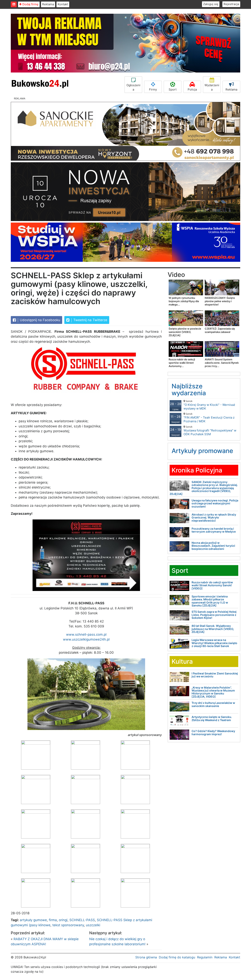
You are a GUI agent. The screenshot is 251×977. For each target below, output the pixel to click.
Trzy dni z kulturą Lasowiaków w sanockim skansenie (213, 704)
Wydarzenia (212, 87)
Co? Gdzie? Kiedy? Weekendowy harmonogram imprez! (213, 732)
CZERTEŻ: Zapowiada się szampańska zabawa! (220, 330)
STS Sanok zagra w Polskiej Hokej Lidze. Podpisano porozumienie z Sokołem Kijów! (214, 614)
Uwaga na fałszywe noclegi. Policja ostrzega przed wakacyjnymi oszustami (215, 503)
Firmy (153, 89)
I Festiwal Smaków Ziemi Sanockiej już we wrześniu (215, 675)
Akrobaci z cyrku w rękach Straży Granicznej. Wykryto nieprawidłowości (214, 517)
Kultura (182, 661)
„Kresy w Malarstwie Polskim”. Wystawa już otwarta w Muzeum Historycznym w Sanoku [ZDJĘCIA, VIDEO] (213, 692)
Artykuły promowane (202, 451)
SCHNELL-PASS (82, 920)
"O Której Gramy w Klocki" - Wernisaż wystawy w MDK (209, 405)
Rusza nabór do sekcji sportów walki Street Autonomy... (182, 363)
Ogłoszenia (133, 87)
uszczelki (93, 925)
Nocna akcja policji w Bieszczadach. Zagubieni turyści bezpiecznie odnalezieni (213, 545)
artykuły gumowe (33, 920)
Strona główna (146, 957)
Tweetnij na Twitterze (89, 320)
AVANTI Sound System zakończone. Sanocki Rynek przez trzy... (222, 363)
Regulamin (204, 957)
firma (53, 920)
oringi (63, 920)
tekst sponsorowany (68, 925)
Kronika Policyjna (197, 470)
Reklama (48, 4)
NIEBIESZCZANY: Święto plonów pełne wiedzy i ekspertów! (220, 301)
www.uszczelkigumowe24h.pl (86, 639)
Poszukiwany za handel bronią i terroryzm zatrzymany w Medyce (214, 530)
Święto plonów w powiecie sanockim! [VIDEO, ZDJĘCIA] (185, 332)
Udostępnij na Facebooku (39, 320)
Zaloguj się (210, 4)
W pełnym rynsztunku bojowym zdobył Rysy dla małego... (184, 301)
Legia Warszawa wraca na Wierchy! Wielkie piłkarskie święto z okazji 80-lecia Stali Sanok (214, 643)
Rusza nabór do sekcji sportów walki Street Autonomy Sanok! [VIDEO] (212, 585)
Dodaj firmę (30, 4)
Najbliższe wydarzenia (189, 389)
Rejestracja (231, 4)
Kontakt (63, 4)
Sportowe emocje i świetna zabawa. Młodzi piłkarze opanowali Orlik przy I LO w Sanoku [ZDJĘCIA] (210, 601)
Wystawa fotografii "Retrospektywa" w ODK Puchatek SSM (210, 430)
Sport (172, 89)
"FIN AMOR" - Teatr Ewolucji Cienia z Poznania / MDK (209, 417)
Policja (192, 89)
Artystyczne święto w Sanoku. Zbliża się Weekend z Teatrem (212, 718)
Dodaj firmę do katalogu (177, 957)
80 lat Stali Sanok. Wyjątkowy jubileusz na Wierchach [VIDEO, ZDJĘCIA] (213, 629)
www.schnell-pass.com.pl (86, 634)
